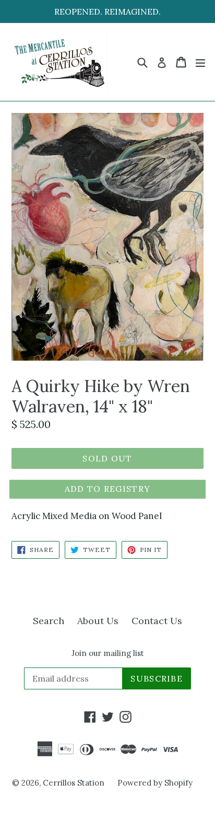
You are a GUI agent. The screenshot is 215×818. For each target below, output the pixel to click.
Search (48, 621)
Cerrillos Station (73, 783)
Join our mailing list (107, 653)
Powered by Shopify (155, 783)
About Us (97, 621)
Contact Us (157, 621)
